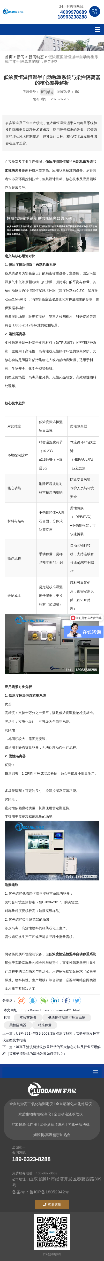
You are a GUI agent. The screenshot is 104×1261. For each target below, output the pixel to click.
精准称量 (45, 1025)
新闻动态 (36, 57)
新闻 (20, 57)
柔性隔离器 (17, 1025)
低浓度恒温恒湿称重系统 (66, 1017)
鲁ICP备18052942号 (49, 1192)
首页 (9, 57)
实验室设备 (28, 1017)
